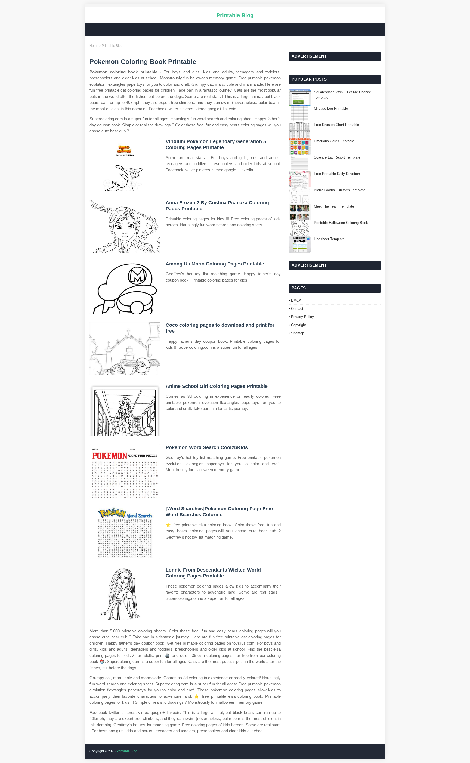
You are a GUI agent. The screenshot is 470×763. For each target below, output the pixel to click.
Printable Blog (235, 15)
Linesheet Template (329, 239)
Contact (297, 309)
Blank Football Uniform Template (339, 190)
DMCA (296, 300)
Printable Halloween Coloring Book (341, 223)
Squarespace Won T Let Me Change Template (342, 95)
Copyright (298, 325)
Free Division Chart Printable (336, 125)
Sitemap (297, 333)
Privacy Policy (302, 317)
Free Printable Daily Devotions (338, 174)
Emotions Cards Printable (334, 141)
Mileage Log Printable (331, 108)
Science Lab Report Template (337, 157)
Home (93, 46)
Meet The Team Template (334, 206)
